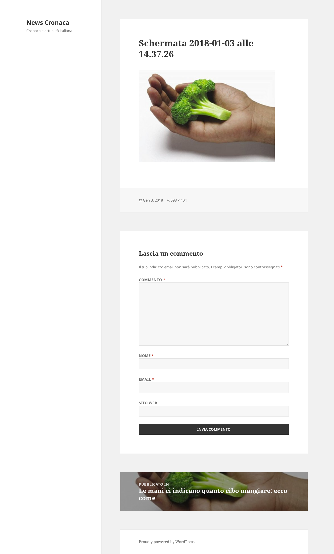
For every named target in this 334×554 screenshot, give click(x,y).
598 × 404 (179, 200)
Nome (146, 355)
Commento (152, 279)
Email (146, 379)
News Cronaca (47, 22)
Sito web (148, 402)
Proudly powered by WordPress (166, 541)
